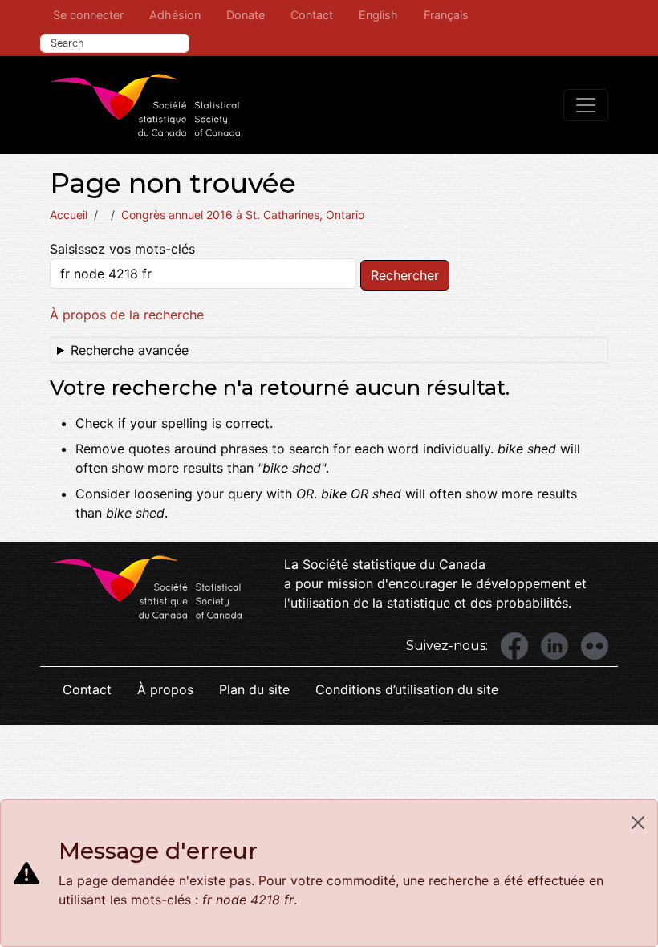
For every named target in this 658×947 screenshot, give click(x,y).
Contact (311, 15)
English (378, 15)
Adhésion (175, 15)
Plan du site (254, 689)
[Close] (638, 822)
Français (446, 15)
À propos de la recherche (127, 315)
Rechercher (405, 275)
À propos (165, 689)
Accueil (68, 215)
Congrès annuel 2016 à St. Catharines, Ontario (242, 215)
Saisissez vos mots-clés (122, 249)
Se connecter (88, 15)
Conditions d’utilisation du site (406, 689)
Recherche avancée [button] (130, 350)
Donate (245, 15)
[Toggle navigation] (585, 105)
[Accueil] (145, 105)
